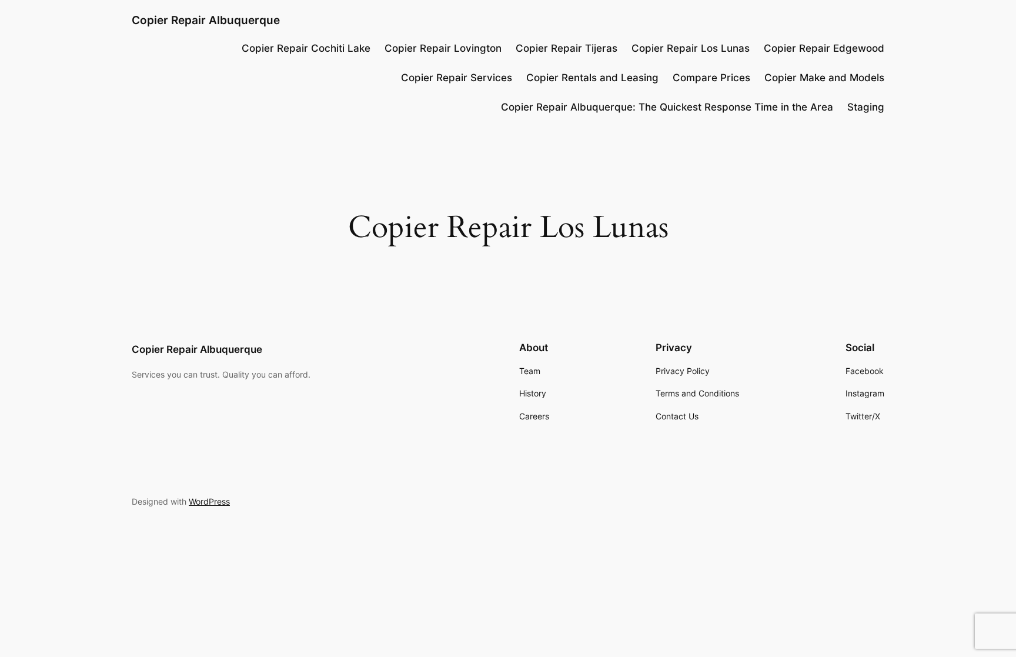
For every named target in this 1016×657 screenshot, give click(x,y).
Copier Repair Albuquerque (206, 20)
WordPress (209, 501)
